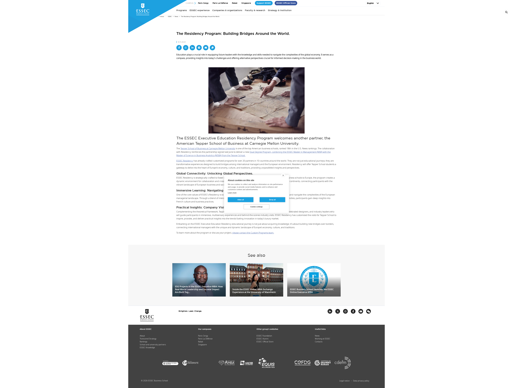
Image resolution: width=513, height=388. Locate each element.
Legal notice (344, 381)
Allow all (240, 200)
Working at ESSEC (322, 339)
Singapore (246, 3)
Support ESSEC (264, 3)
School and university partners (153, 345)
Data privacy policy (361, 381)
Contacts (318, 342)
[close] (283, 175)
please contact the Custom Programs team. (253, 233)
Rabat (234, 3)
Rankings (143, 342)
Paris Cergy (203, 3)
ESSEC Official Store (286, 3)
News (176, 16)
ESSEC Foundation (264, 336)
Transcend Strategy (148, 339)
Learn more (232, 193)
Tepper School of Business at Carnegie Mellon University (207, 148)
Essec (170, 16)
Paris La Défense (220, 3)
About (142, 336)
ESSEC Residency (184, 161)
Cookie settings (256, 207)
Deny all (272, 200)
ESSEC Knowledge (147, 348)
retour (162, 16)
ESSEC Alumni (262, 339)
